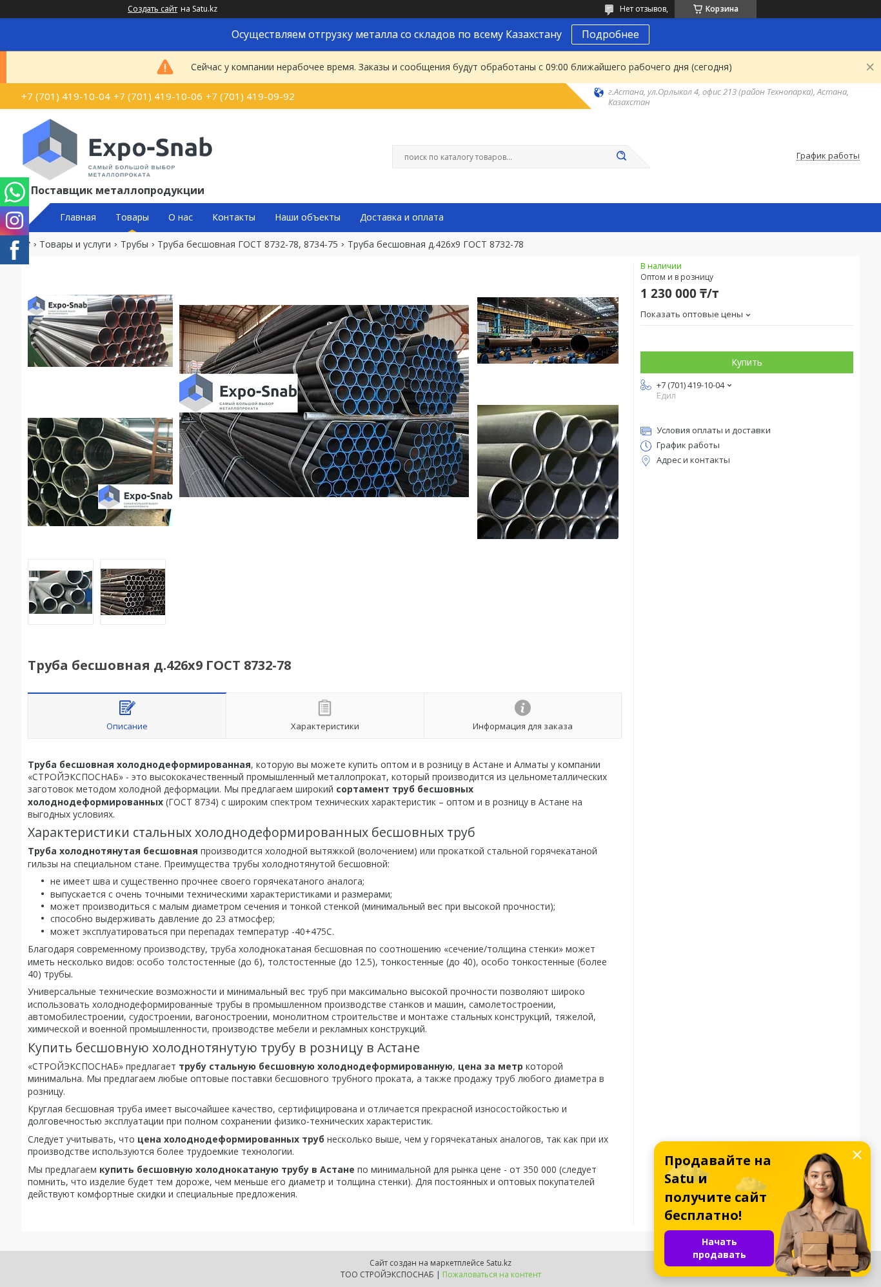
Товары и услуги (75, 244)
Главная (78, 217)
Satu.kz (498, 1262)
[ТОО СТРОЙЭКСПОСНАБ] (117, 149)
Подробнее (610, 34)
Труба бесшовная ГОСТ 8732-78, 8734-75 (247, 244)
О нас (180, 217)
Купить (746, 362)
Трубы (134, 244)
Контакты (233, 217)
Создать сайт (152, 9)
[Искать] (621, 156)
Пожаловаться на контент (491, 1274)
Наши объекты (308, 217)
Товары (132, 217)
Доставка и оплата (402, 217)
